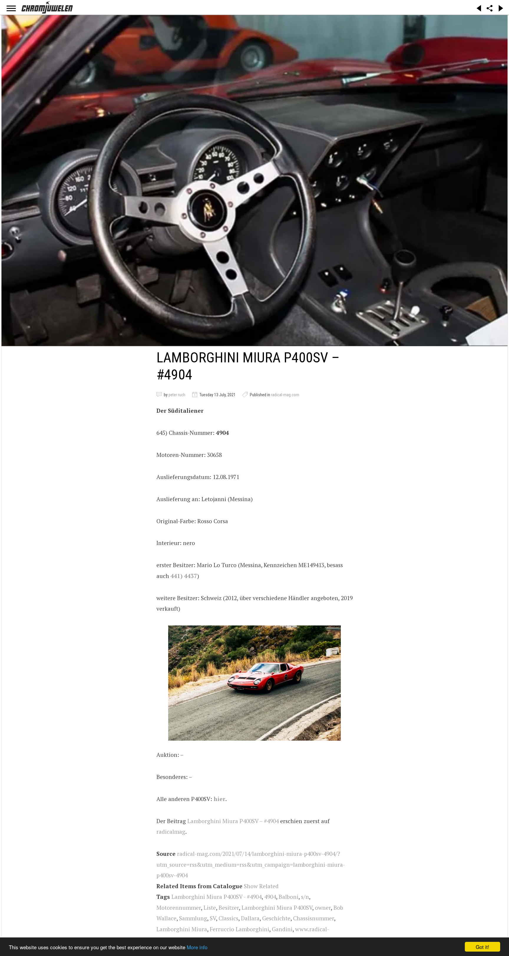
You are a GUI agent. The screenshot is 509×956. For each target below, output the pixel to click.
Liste (210, 907)
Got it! (482, 946)
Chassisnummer (313, 918)
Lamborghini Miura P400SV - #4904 (216, 896)
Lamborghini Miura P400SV (277, 907)
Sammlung (193, 918)
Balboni (288, 896)
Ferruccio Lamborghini (239, 929)
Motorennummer (178, 907)
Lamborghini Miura (181, 929)
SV (213, 918)
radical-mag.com (285, 394)
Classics (228, 918)
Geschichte (276, 918)
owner (323, 907)
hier (219, 799)
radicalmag (170, 831)
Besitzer (229, 907)
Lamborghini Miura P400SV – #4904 (233, 821)
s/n (305, 896)
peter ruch (176, 394)
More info (197, 947)
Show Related (261, 886)
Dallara (250, 918)
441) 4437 (184, 575)
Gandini (282, 929)
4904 (270, 896)
